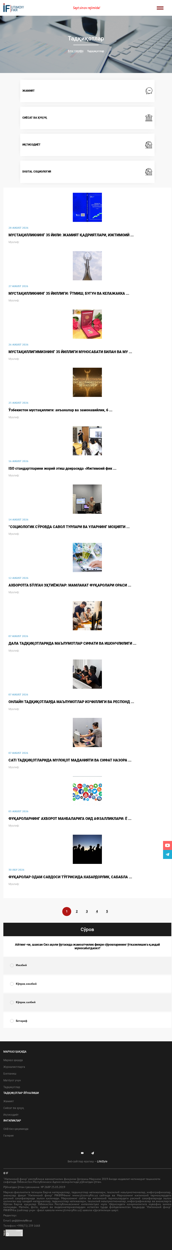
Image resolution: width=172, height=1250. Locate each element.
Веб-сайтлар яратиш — (87, 1161)
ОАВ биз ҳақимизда (15, 1129)
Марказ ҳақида (13, 1060)
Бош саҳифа (75, 51)
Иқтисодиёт (11, 1114)
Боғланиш (9, 1073)
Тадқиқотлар (95, 51)
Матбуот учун (12, 1080)
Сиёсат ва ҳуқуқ (13, 1108)
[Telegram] (167, 854)
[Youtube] (167, 845)
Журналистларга (14, 1067)
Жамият (8, 1101)
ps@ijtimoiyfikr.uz (22, 1220)
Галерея (8, 1135)
